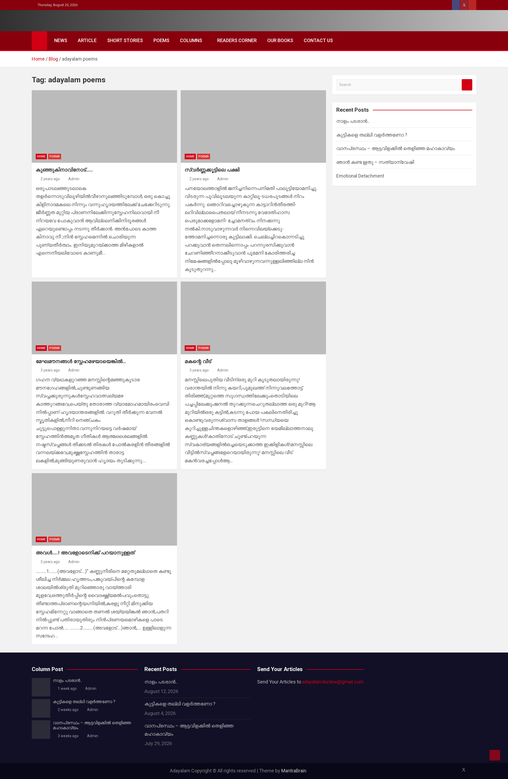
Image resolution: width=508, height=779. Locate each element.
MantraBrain (293, 770)
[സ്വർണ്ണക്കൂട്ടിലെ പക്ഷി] (253, 126)
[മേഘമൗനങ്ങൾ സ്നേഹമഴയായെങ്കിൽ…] (104, 318)
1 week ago (67, 688)
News (60, 40)
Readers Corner (237, 40)
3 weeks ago (68, 736)
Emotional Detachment (360, 176)
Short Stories (125, 40)
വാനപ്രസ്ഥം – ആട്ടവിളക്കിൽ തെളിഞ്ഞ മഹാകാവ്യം (395, 148)
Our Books (280, 40)
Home (41, 156)
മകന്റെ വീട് (198, 361)
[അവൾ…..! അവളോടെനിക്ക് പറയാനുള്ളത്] (104, 509)
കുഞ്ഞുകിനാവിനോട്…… (64, 170)
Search (467, 84)
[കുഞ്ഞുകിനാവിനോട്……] (104, 126)
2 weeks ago (68, 710)
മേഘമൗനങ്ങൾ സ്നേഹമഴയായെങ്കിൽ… (81, 361)
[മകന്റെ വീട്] (253, 318)
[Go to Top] (494, 755)
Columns (191, 40)
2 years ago (50, 179)
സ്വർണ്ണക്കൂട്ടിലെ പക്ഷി (212, 170)
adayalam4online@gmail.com (333, 682)
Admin (73, 179)
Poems (161, 40)
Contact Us (318, 40)
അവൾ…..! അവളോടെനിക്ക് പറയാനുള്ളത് (85, 553)
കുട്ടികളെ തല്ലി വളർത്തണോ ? (371, 135)
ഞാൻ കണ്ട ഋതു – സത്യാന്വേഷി (375, 162)
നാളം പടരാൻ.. (352, 121)
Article (87, 40)
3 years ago (50, 370)
